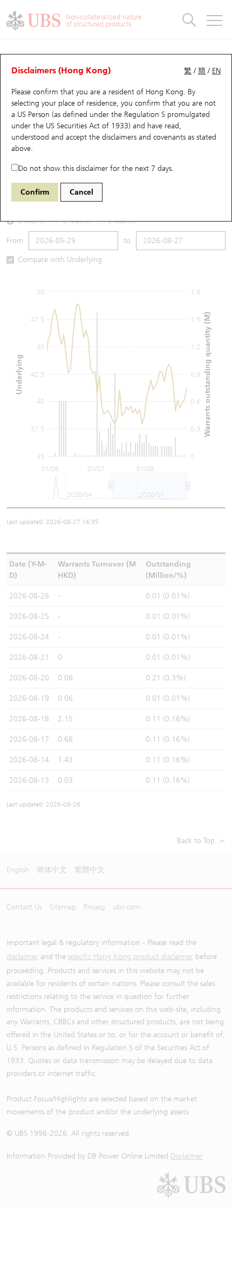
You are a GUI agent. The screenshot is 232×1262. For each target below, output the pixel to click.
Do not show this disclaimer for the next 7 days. (96, 168)
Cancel (81, 192)
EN (216, 70)
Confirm (35, 192)
